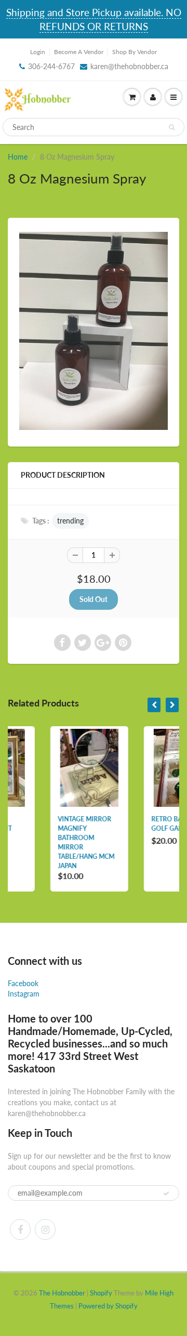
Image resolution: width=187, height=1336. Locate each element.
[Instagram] (45, 1229)
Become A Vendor (78, 52)
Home (18, 156)
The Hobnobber (62, 1293)
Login (37, 52)
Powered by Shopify (108, 1306)
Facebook (23, 983)
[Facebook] (20, 1229)
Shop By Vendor (134, 52)
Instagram (23, 993)
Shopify (101, 1293)
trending (70, 520)
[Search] (171, 127)
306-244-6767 (51, 66)
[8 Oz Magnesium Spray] (93, 331)
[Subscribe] (166, 1193)
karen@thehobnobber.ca (129, 66)
